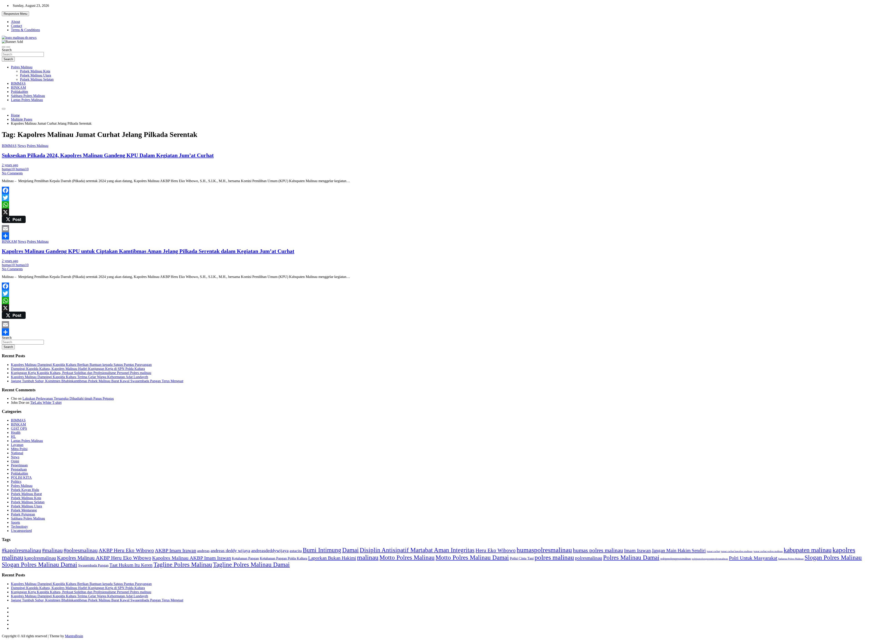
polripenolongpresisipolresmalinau (710, 558)
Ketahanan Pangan (245, 558)
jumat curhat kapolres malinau (737, 551)
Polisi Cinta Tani (522, 558)
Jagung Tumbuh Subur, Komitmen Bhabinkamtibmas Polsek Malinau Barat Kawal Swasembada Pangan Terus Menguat (97, 381)
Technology (19, 526)
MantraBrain (74, 636)
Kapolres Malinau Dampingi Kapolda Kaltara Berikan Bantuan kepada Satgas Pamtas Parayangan (81, 365)
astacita (296, 550)
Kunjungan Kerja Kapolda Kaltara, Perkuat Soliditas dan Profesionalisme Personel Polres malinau (81, 373)
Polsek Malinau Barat (26, 494)
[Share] (436, 236)
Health (15, 432)
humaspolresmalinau (544, 549)
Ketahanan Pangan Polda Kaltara (283, 558)
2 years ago (10, 165)
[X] (436, 212)
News (21, 146)
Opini (15, 461)
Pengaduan (19, 469)
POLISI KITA (21, 477)
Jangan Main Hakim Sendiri (679, 550)
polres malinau (554, 557)
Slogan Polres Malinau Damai (39, 564)
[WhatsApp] (436, 204)
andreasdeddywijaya (270, 550)
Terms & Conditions (25, 30)
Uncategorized (21, 531)
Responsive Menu (15, 13)
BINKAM (18, 87)
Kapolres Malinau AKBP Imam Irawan (191, 558)
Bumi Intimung (322, 550)
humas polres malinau (598, 550)
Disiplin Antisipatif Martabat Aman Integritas (417, 550)
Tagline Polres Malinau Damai (251, 564)
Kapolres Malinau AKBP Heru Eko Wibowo (104, 558)
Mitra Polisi (19, 449)
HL (13, 437)
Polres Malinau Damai (631, 557)
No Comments (12, 173)
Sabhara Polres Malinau (28, 96)
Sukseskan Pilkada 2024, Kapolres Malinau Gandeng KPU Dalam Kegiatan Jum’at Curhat (108, 155)
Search (7, 50)
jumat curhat (713, 551)
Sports (15, 522)
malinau (368, 557)
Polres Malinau (21, 67)
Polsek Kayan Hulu (25, 490)
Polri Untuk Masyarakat (753, 558)
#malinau (52, 550)
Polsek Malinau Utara (35, 75)
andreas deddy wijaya (230, 550)
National (17, 453)
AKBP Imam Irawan (175, 550)
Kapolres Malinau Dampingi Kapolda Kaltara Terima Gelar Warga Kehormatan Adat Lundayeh (79, 377)
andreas (203, 550)
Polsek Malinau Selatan (37, 79)
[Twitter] (436, 197)
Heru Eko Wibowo (496, 550)
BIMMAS (18, 83)
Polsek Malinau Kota (35, 71)
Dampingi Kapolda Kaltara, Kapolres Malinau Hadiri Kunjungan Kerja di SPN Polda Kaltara (78, 369)
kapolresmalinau (40, 558)
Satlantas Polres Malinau (791, 559)
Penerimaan (19, 465)
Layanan (17, 445)
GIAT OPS (19, 428)
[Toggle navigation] (3, 47)
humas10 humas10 (15, 169)
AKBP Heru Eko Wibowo (126, 550)
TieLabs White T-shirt (46, 402)
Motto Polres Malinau (407, 557)
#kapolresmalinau (21, 550)
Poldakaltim (19, 92)
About (15, 22)
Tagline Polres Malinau (183, 564)
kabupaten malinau (808, 549)
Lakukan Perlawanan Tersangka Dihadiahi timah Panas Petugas (68, 398)
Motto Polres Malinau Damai (472, 557)
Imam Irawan (637, 550)
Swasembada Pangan (93, 565)
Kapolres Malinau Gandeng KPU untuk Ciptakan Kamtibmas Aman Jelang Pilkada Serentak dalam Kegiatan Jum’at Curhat (148, 251)
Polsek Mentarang (24, 510)
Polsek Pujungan (23, 514)
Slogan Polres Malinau (833, 557)
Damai (350, 550)
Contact (16, 26)
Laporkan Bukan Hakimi (332, 558)
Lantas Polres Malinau (27, 100)
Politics (16, 482)
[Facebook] (436, 190)
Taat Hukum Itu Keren (131, 565)
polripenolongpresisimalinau (675, 558)
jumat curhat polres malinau (768, 551)
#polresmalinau (81, 550)
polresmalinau (588, 558)
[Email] (436, 228)
